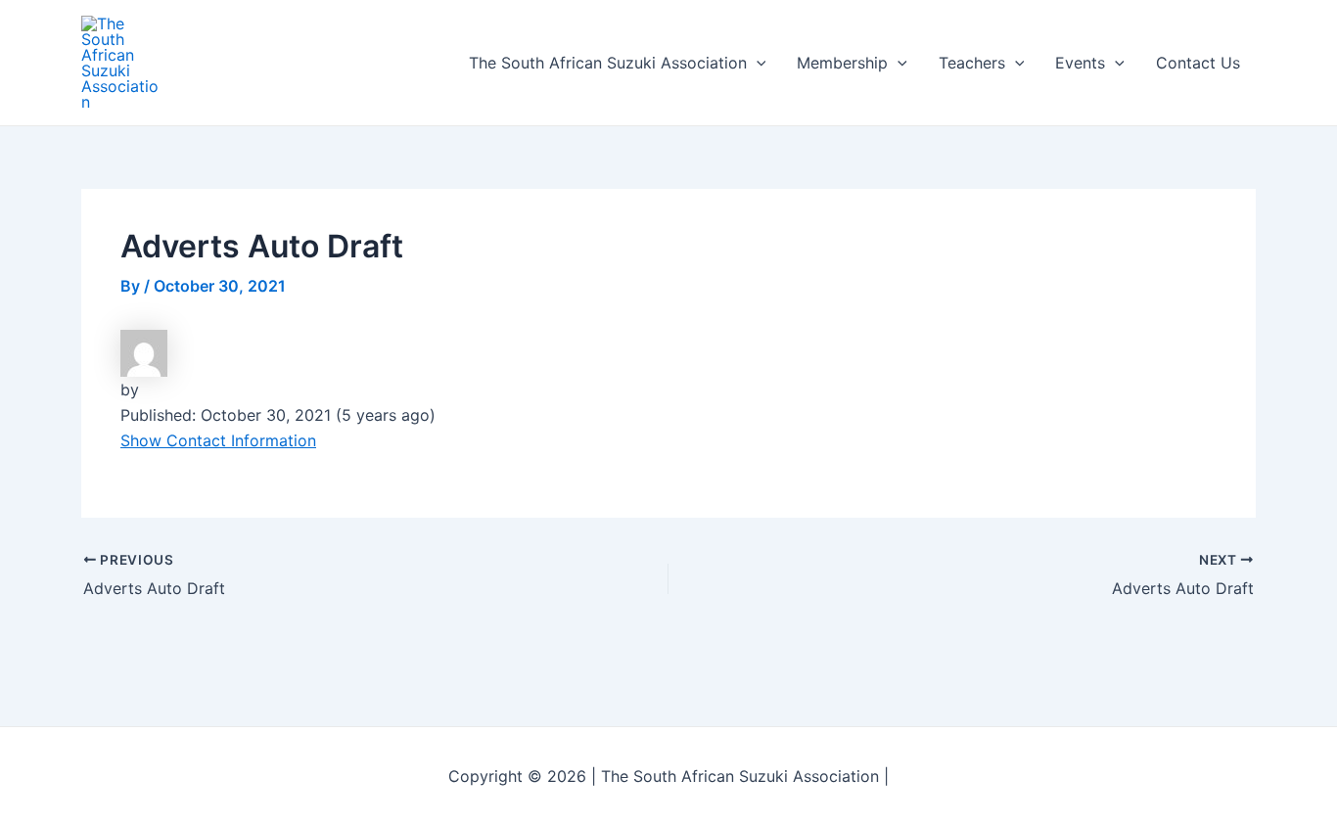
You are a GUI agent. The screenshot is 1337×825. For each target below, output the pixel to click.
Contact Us (1198, 62)
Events (1080, 62)
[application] (756, 62)
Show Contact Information (218, 440)
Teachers (972, 62)
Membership (842, 62)
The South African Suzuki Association (608, 62)
